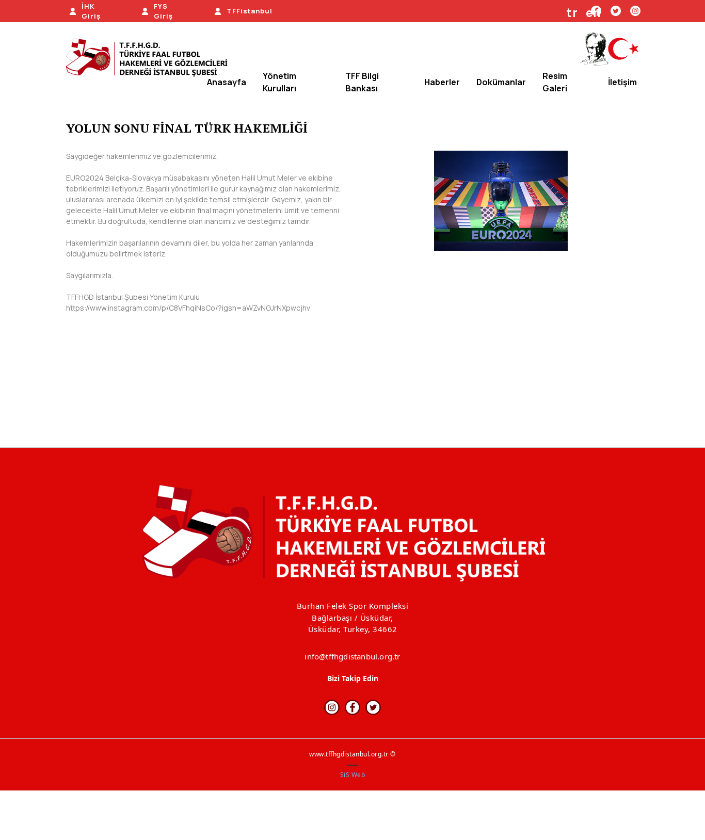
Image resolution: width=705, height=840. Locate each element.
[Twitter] (615, 10)
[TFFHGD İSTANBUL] (150, 58)
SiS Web (352, 774)
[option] (501, 201)
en (593, 13)
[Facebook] (352, 707)
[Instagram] (635, 10)
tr (572, 13)
